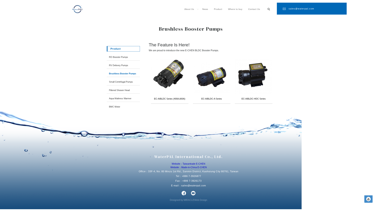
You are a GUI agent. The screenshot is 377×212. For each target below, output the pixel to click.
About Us (189, 9)
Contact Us (254, 9)
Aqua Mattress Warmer (120, 98)
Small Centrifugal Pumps (121, 82)
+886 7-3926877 (191, 176)
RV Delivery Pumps (118, 65)
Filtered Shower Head (119, 90)
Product (218, 9)
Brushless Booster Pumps (122, 73)
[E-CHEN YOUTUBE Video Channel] (368, 199)
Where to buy (235, 9)
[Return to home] (77, 9)
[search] (269, 9)
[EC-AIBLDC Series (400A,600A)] (169, 74)
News (205, 9)
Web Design (200, 200)
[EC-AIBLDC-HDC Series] (253, 76)
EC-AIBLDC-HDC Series (254, 98)
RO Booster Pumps (118, 57)
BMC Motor (114, 106)
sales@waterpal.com (301, 8)
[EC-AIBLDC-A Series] (211, 76)
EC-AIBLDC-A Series (211, 98)
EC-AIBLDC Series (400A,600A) (169, 98)
